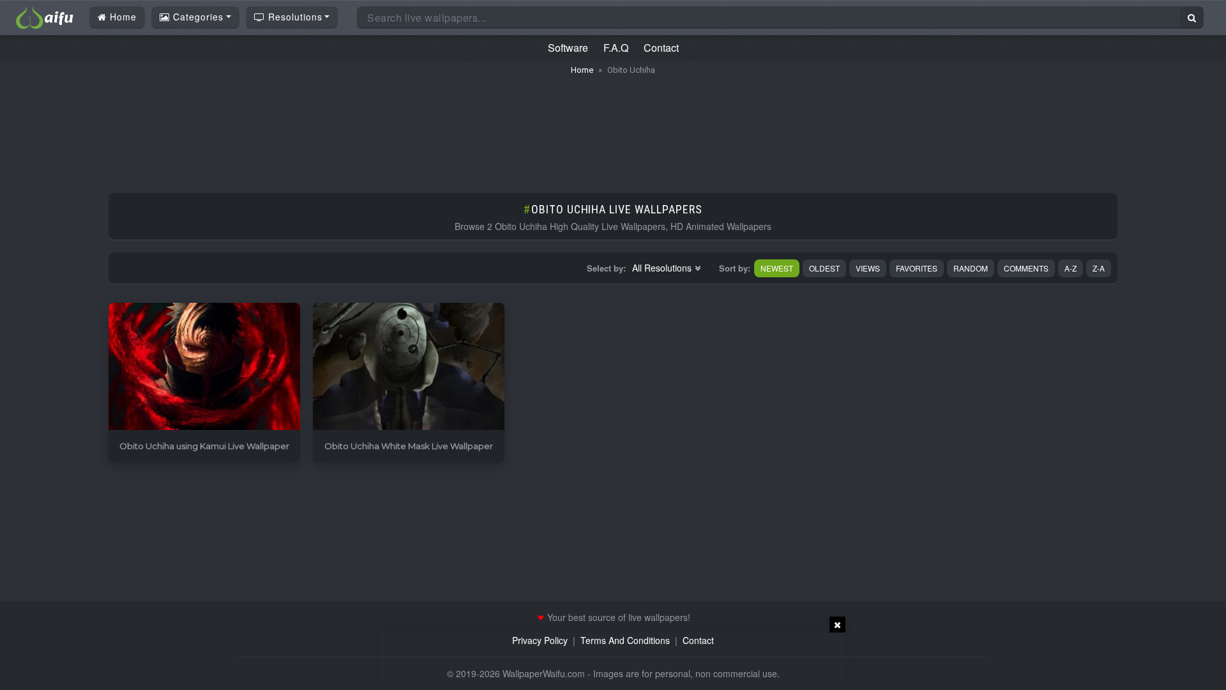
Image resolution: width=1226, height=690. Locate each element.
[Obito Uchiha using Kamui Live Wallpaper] (204, 367)
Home (122, 16)
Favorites (916, 268)
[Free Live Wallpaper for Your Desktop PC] (44, 16)
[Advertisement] (613, 128)
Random (970, 268)
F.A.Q (615, 47)
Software (568, 47)
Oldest (824, 268)
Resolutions (293, 16)
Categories (196, 16)
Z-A (1099, 268)
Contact (661, 47)
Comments (1026, 268)
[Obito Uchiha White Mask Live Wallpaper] (408, 367)
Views (868, 268)
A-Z (1070, 268)
